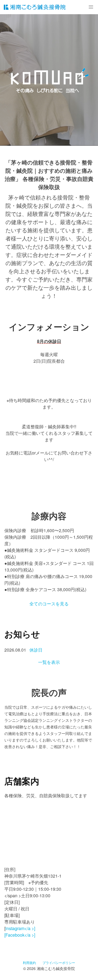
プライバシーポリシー (58, 962)
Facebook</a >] (20, 935)
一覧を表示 (49, 662)
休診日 (35, 650)
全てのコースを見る (49, 603)
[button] (91, 7)
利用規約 (29, 962)
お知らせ (22, 634)
